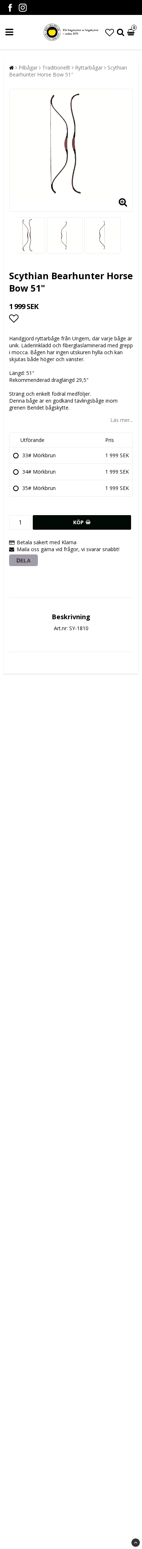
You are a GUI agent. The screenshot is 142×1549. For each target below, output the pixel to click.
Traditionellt (56, 67)
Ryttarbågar (89, 67)
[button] (109, 32)
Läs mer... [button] (121, 419)
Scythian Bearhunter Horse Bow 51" (68, 71)
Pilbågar (28, 67)
